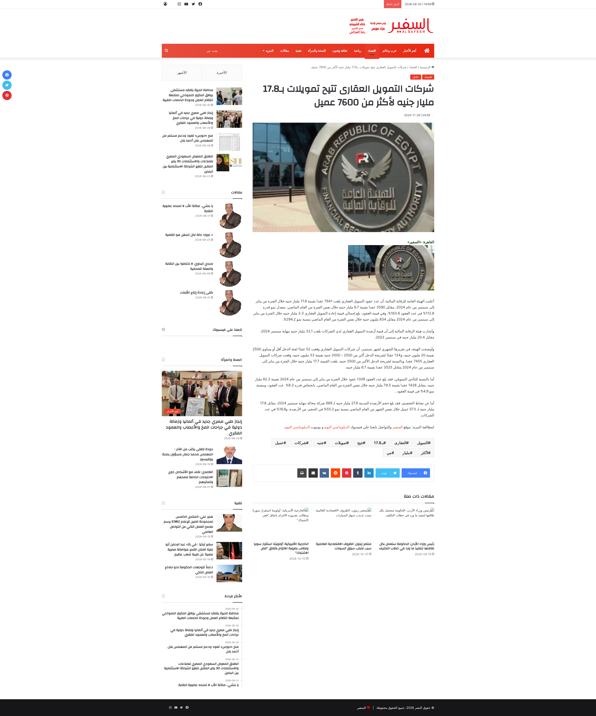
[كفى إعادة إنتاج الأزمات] (229, 303)
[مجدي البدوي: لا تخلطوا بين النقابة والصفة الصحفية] (229, 274)
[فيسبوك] (7, 75)
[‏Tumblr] (357, 473)
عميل (279, 442)
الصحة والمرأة (317, 50)
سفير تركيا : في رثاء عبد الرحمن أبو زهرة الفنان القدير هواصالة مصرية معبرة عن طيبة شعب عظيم (189, 549)
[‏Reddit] (335, 473)
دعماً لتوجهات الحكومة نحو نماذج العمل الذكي (189, 569)
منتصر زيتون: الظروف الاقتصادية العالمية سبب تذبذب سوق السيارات (343, 546)
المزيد (270, 50)
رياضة (357, 50)
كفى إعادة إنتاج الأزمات (196, 293)
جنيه (320, 442)
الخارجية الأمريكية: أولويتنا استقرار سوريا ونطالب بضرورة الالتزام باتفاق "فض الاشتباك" (281, 548)
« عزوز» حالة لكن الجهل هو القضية (189, 235)
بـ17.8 (378, 442)
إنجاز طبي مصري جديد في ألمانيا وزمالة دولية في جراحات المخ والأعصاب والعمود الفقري (191, 118)
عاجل (416, 77)
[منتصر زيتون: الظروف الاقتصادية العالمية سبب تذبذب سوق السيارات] (343, 523)
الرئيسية (425, 67)
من (389, 452)
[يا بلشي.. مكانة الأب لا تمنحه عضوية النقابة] (229, 216)
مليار (406, 452)
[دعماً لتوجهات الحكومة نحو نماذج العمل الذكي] (229, 573)
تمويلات (340, 442)
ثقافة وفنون (339, 50)
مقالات (284, 50)
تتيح (360, 442)
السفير (398, 427)
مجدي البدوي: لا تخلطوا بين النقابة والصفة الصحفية (189, 266)
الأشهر (182, 72)
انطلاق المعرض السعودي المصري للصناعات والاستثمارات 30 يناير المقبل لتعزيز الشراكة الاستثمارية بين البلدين (188, 164)
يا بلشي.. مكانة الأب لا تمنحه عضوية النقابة (188, 208)
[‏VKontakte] (324, 473)
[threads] (172, 4)
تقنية (298, 50)
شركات (300, 442)
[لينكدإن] (369, 473)
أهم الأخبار (409, 50)
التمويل (422, 442)
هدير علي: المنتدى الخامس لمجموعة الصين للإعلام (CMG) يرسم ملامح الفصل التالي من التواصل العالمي (188, 524)
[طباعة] (302, 473)
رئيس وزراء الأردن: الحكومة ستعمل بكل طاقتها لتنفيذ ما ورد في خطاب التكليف (406, 546)
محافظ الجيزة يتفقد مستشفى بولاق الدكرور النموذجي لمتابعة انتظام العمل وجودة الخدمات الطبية (188, 95)
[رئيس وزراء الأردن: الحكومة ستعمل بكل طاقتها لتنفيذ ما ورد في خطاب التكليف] (406, 523)
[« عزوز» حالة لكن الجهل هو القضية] (229, 245)
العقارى (400, 442)
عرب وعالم (390, 50)
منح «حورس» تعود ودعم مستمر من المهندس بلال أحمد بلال (187, 138)
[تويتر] (7, 85)
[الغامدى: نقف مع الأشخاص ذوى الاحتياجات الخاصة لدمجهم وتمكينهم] (229, 478)
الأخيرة (222, 72)
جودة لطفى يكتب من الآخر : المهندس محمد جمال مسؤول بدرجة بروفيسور (187, 454)
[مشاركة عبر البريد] (313, 473)
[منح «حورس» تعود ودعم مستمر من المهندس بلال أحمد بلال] (229, 142)
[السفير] (391, 26)
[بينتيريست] (346, 473)
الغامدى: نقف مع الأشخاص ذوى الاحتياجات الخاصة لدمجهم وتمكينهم (190, 477)
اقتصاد (372, 50)
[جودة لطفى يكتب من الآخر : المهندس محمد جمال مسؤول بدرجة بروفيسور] (229, 455)
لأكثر (424, 452)
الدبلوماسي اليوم (336, 427)
